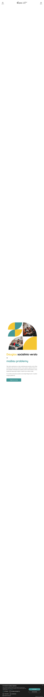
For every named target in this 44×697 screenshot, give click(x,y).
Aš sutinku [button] (34, 689)
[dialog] (22, 690)
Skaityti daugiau (10, 689)
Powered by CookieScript (39, 696)
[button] (15, 695)
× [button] (42, 685)
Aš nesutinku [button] (34, 691)
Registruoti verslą (14, 380)
